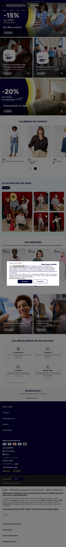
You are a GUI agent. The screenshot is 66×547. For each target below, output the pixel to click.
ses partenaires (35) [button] (19, 266)
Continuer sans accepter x (16, 263)
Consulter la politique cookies (17, 278)
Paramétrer (40, 281)
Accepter (25, 281)
